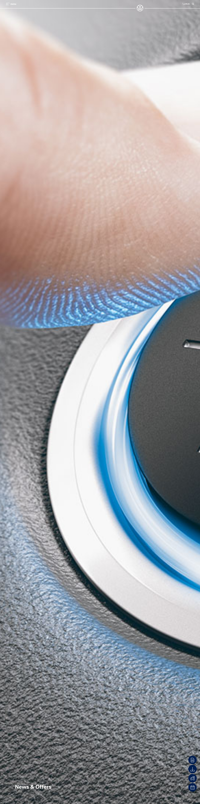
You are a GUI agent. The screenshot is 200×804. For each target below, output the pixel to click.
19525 (187, 4)
